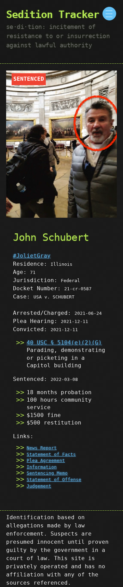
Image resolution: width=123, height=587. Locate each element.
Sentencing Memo (47, 473)
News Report (42, 447)
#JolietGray (32, 255)
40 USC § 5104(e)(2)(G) (64, 342)
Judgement (39, 486)
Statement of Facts (51, 454)
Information (42, 466)
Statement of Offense (54, 479)
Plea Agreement (46, 460)
